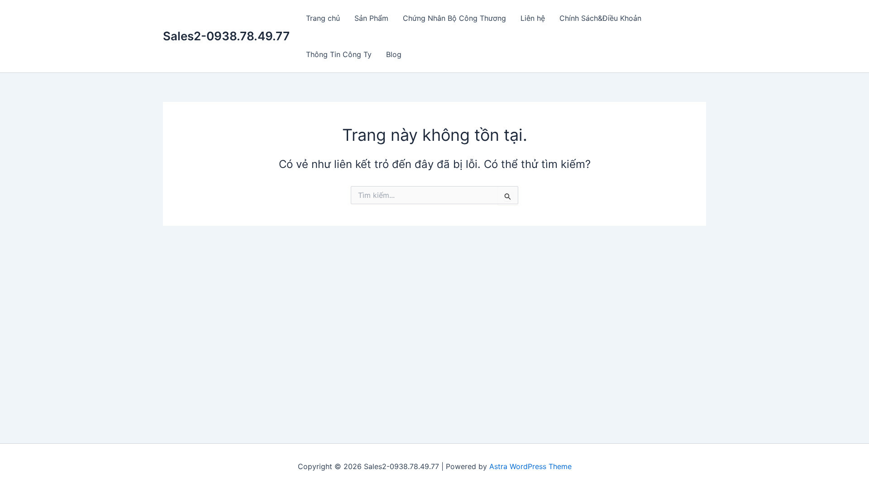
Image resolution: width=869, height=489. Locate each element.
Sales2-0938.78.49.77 (226, 36)
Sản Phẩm (371, 18)
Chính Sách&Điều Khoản (600, 18)
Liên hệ (532, 18)
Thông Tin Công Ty (339, 54)
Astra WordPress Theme (530, 466)
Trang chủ (323, 18)
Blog (393, 54)
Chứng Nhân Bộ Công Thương (454, 18)
